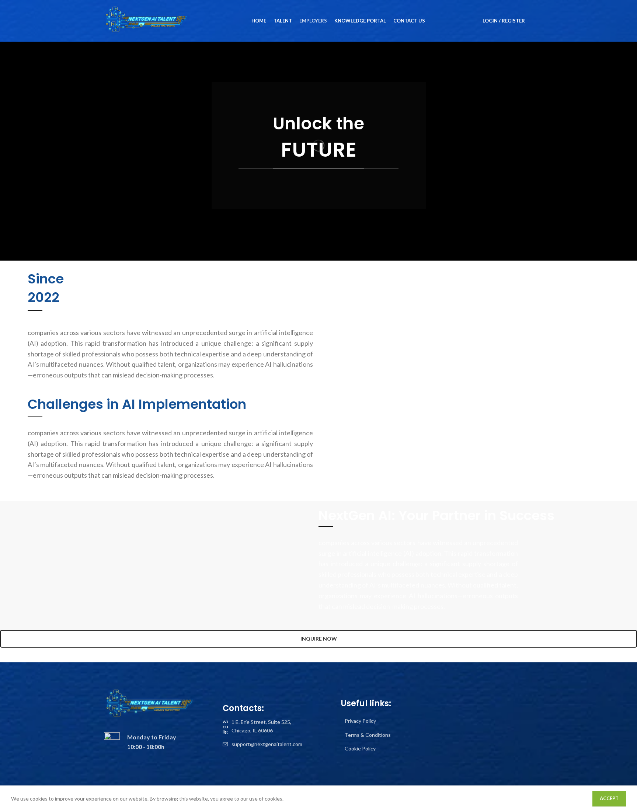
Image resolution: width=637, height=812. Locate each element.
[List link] (262, 726)
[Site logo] (146, 20)
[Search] (535, 21)
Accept (609, 798)
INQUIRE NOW (318, 638)
